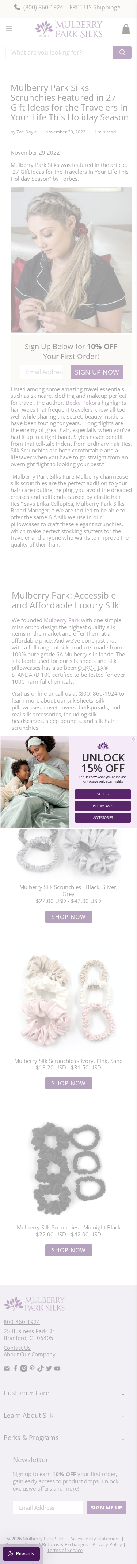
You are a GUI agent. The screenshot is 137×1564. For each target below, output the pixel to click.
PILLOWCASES (102, 806)
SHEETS (103, 794)
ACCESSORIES (103, 817)
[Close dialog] (134, 739)
